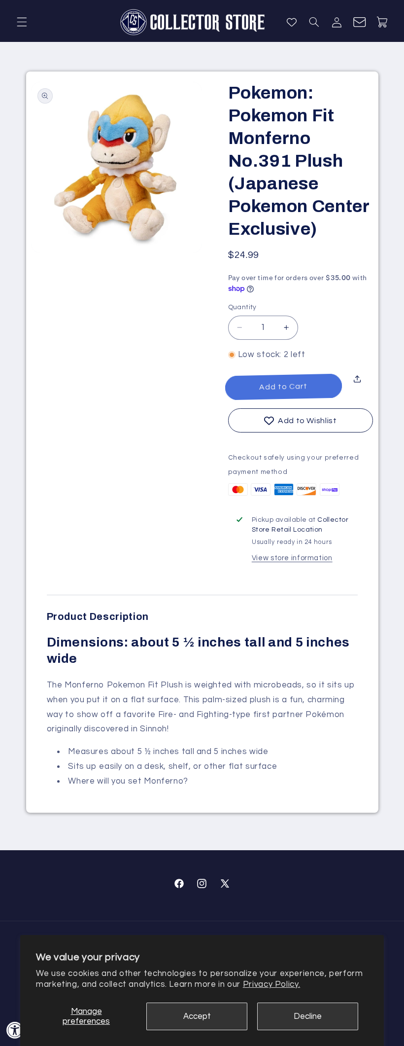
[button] (21, 22)
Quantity (242, 307)
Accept (197, 1016)
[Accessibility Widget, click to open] (15, 1030)
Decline (308, 1016)
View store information (292, 558)
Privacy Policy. (271, 984)
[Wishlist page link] (292, 22)
